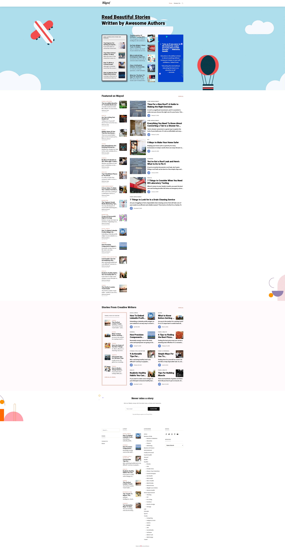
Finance (125, 503)
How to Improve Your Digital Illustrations (110, 73)
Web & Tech (150, 535)
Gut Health (150, 476)
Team (108, 110)
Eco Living (149, 500)
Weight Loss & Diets (152, 488)
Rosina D (108, 251)
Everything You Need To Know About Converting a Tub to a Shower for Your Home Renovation (164, 124)
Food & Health (162, 331)
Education (149, 441)
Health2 (104, 172)
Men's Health (150, 481)
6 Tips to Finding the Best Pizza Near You (166, 336)
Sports (146, 514)
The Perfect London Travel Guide (108, 288)
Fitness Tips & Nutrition (109, 257)
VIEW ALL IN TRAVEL (110, 377)
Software (149, 532)
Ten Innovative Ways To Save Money (127, 506)
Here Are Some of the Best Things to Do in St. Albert (118, 346)
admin (108, 152)
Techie (104, 143)
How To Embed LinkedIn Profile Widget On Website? (109, 231)
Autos (114, 332)
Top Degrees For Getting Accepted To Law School (109, 44)
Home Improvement (107, 186)
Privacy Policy (149, 414)
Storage (149, 507)
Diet (148, 466)
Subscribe (153, 409)
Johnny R (108, 138)
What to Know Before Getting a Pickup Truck (117, 334)
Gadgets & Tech (151, 520)
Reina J (108, 237)
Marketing (105, 200)
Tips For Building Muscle (166, 374)
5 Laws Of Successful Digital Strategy (109, 217)
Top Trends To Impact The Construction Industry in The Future (128, 494)
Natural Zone (150, 486)
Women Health (151, 490)
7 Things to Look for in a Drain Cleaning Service (152, 199)
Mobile (148, 525)
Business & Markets (152, 438)
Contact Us (177, 3)
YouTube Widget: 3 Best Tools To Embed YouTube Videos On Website (137, 46)
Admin (108, 195)
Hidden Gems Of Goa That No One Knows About (108, 132)
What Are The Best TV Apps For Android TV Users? (137, 76)
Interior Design (151, 504)
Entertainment (148, 450)
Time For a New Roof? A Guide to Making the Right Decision (162, 105)
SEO (148, 528)
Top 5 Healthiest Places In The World (109, 174)
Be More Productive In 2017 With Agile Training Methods (109, 160)
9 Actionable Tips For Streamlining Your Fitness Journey (108, 259)
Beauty (148, 464)
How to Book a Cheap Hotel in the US (117, 369)
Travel (104, 129)
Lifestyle (146, 511)
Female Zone (150, 469)
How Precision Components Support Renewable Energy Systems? (109, 245)
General (104, 158)
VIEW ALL (180, 96)
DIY (148, 139)
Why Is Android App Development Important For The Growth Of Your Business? (137, 56)
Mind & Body (150, 483)
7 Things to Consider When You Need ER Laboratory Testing (164, 181)
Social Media (106, 228)
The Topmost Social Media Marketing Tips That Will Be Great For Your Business (109, 203)
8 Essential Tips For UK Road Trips (118, 357)
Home (170, 3)
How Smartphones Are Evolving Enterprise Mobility (109, 146)
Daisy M (108, 266)
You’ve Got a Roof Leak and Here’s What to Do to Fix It (163, 162)
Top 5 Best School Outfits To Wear (109, 53)
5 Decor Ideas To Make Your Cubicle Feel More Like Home (109, 189)
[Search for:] (111, 430)
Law (145, 509)
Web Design (150, 537)
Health (104, 115)
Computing (150, 518)
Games (148, 523)
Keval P (108, 209)
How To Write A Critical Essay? (109, 63)
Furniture (149, 502)
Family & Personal (163, 351)
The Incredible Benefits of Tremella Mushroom (109, 104)
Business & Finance (149, 448)
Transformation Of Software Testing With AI (137, 36)
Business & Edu (127, 492)
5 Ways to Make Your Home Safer (163, 142)
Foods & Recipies (107, 101)
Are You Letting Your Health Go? (108, 118)
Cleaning (150, 158)
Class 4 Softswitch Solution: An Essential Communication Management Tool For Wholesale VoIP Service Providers (137, 66)
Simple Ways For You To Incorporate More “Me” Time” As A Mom (166, 355)
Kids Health (150, 478)
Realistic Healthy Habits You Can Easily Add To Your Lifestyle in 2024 (109, 273)
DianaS (108, 223)
